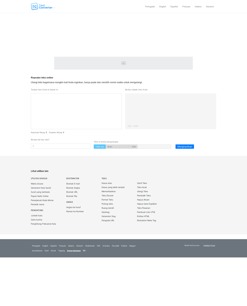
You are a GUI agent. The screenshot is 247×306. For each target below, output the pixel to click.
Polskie (124, 246)
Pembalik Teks (144, 195)
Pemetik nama (37, 204)
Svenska (106, 246)
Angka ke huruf (73, 207)
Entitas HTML (143, 216)
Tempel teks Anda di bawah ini (44, 89)
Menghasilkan (184, 146)
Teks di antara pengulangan (106, 142)
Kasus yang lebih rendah (113, 187)
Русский (115, 246)
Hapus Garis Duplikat (147, 204)
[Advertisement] (123, 34)
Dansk (53, 251)
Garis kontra (36, 219)
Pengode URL (108, 220)
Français (186, 6)
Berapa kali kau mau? (40, 139)
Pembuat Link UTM (146, 212)
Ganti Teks (142, 183)
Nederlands (89, 246)
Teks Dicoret (107, 195)
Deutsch (210, 6)
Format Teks (107, 199)
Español (174, 6)
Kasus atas (107, 183)
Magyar (132, 246)
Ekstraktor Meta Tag (146, 220)
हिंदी (84, 251)
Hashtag (105, 212)
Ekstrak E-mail (73, 183)
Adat (134, 146)
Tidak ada (99, 146)
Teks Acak (142, 187)
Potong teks (107, 204)
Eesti (47, 251)
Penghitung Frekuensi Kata (43, 224)
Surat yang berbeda (40, 192)
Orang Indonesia (74, 251)
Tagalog (61, 251)
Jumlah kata (36, 215)
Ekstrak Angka (73, 188)
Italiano (198, 6)
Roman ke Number (75, 211)
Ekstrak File (71, 196)
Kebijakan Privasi (209, 245)
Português (150, 6)
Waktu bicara (37, 183)
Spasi (109, 146)
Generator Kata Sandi (41, 188)
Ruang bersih (108, 208)
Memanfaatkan (109, 191)
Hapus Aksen (143, 199)
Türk (98, 246)
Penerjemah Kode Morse (42, 200)
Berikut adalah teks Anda (136, 89)
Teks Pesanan (143, 208)
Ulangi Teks (142, 191)
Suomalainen (37, 251)
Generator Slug (109, 216)
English (162, 6)
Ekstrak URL (72, 192)
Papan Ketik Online (39, 196)
